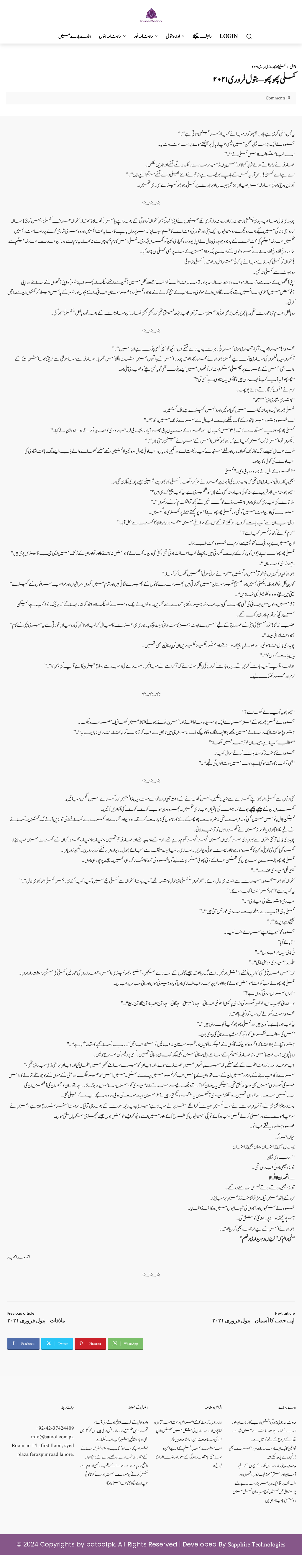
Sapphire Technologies (256, 1545)
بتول (293, 67)
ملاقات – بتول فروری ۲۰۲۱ (36, 1321)
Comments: (278, 98)
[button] (249, 36)
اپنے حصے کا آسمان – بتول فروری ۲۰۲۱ (253, 1321)
